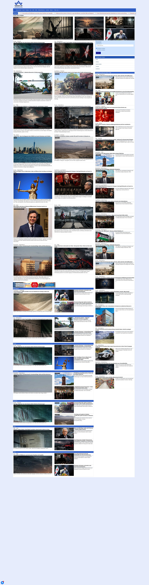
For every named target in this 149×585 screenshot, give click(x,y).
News (51, 10)
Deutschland (18, 10)
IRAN (97, 59)
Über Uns (56, 10)
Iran (30, 10)
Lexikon (47, 10)
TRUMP (97, 66)
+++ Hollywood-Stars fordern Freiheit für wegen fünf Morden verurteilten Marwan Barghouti (33, 13)
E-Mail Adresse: (99, 43)
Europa (27, 10)
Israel (23, 10)
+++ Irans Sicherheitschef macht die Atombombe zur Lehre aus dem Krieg (70, 13)
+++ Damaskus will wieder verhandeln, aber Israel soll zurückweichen (103, 13)
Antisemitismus (41, 10)
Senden (98, 52)
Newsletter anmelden (101, 48)
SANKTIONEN (98, 64)
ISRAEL (97, 61)
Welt (36, 10)
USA (33, 10)
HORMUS (98, 68)
